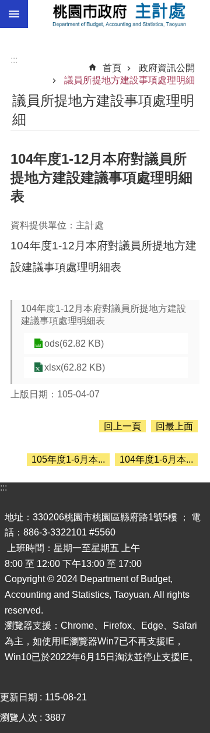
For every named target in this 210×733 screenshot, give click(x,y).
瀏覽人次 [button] (18, 718)
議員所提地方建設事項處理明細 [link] (129, 80)
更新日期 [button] (18, 697)
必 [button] (14, 14)
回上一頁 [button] (122, 426)
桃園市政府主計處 (119, 14)
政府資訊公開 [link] (167, 68)
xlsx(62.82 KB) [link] (74, 367)
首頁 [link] (112, 68)
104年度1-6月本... (156, 459)
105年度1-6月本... (68, 459)
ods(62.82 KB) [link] (74, 343)
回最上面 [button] (174, 426)
